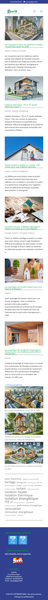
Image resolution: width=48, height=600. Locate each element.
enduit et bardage (28, 485)
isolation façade (16, 492)
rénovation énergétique (19, 512)
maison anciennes (19, 502)
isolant (21, 488)
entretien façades (10, 489)
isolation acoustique (33, 489)
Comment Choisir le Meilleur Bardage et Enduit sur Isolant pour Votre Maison (22, 228)
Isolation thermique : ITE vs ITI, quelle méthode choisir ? (21, 106)
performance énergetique (29, 505)
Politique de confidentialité (24, 597)
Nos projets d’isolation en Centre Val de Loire (22, 410)
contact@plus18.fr (16, 581)
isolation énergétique (20, 111)
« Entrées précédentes (13, 385)
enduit (19, 485)
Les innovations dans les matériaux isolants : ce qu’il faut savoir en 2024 (24, 45)
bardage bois (22, 482)
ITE (7, 501)
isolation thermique (19, 495)
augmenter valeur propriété (30, 479)
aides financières (13, 479)
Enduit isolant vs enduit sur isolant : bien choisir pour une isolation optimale (22, 166)
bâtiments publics (10, 485)
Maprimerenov (30, 502)
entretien (38, 485)
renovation (13, 508)
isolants (8, 51)
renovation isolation (26, 233)
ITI (11, 502)
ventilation (20, 515)
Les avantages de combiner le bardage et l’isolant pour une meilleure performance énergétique (23, 352)
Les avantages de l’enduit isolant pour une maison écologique (23, 288)
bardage (8, 233)
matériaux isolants (19, 51)
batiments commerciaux (35, 482)
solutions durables (10, 515)
